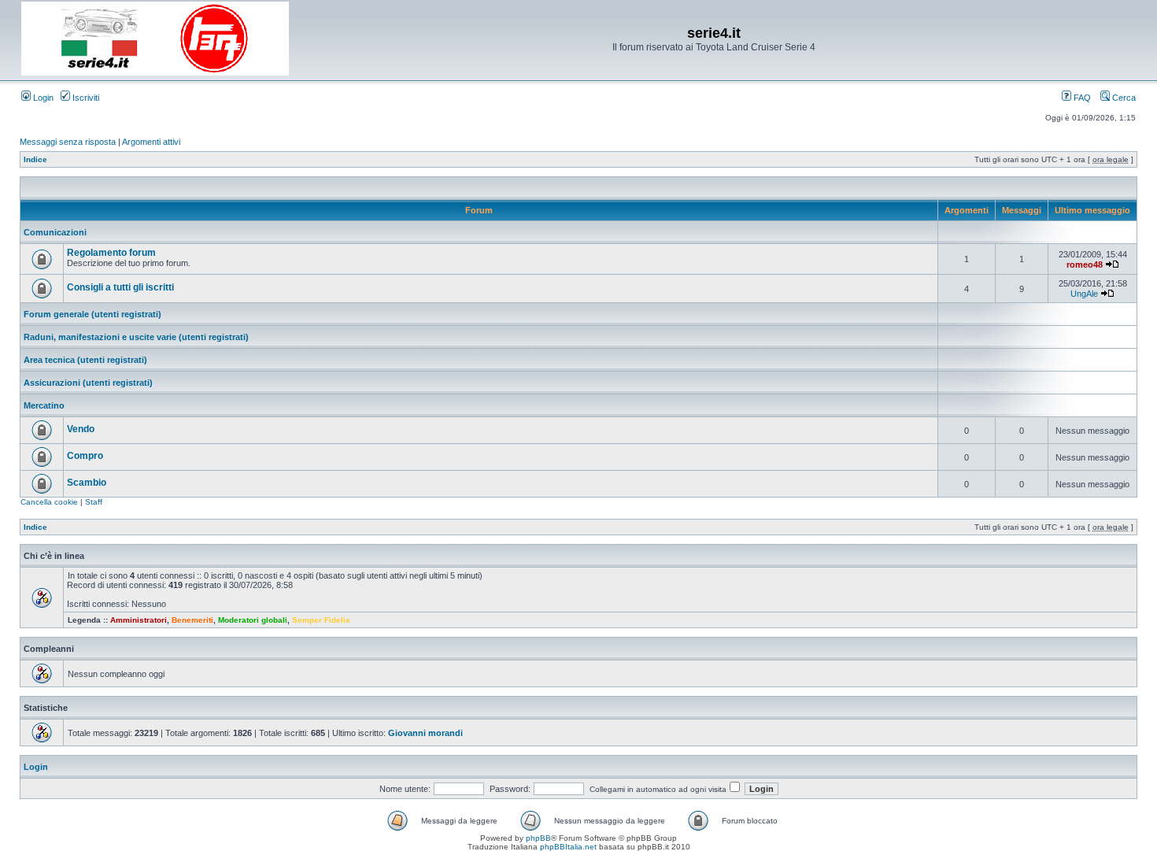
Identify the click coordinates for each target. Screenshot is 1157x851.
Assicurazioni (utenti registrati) (88, 382)
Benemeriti (192, 620)
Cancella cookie (49, 502)
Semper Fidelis (321, 620)
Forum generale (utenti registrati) (92, 314)
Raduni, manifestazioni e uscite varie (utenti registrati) (136, 337)
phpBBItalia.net (568, 846)
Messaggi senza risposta (68, 141)
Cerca (1123, 97)
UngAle (1084, 293)
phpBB (538, 838)
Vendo (80, 429)
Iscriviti (84, 97)
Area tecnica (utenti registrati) (85, 359)
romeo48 (1084, 264)
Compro (85, 455)
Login (42, 97)
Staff (93, 502)
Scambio (86, 482)
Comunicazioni (55, 232)
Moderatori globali (252, 620)
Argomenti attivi (151, 141)
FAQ (1081, 97)
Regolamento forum (111, 252)
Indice (35, 159)
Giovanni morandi (425, 733)
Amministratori (138, 620)
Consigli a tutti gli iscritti (120, 287)
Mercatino (44, 405)
